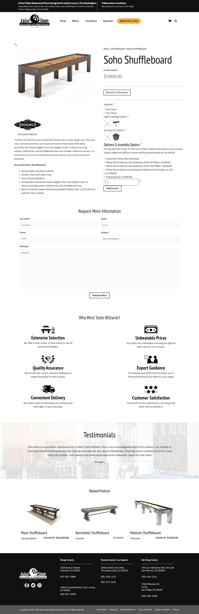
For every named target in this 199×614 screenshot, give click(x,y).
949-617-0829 (68, 594)
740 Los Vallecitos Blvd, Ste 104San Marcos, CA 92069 (157, 569)
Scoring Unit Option (115, 130)
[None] (107, 123)
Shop (63, 21)
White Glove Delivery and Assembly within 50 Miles (138, 162)
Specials (108, 21)
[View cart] (170, 21)
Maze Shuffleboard (34, 532)
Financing (113, 610)
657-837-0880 (68, 576)
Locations (91, 21)
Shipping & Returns (128, 610)
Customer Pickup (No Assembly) (122, 158)
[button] (176, 21)
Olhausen (135, 538)
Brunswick (49, 27)
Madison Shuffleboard (145, 532)
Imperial (80, 538)
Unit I (85, 587)
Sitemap (176, 610)
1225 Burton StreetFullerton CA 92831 (70, 569)
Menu (75, 21)
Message (24, 246)
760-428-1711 (149, 576)
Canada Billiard (28, 538)
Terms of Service (145, 610)
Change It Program (162, 610)
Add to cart (112, 188)
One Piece (111, 109)
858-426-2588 (149, 596)
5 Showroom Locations (114, 3)
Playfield (109, 104)
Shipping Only (119, 177)
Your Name (25, 219)
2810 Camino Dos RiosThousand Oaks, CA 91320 (114, 569)
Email (104, 219)
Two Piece (111, 113)
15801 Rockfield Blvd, (71, 587)
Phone (23, 232)
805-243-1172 (108, 576)
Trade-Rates (102, 610)
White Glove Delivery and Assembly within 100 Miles (139, 166)
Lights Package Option (116, 116)
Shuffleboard (118, 48)
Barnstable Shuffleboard (92, 532)
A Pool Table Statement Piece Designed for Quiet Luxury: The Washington (57, 3)
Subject (105, 232)
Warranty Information (117, 92)
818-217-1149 (108, 582)
